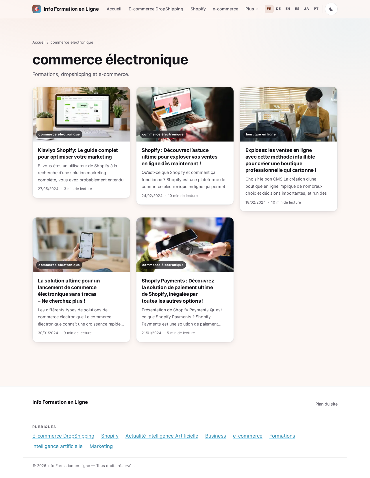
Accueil (114, 8)
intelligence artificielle (57, 446)
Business (215, 436)
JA (306, 9)
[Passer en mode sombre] (331, 9)
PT (316, 9)
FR (269, 9)
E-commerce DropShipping (156, 8)
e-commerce (225, 8)
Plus (249, 8)
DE (278, 9)
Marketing (101, 446)
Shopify (198, 8)
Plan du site (326, 403)
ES (297, 9)
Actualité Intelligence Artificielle (161, 436)
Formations (282, 436)
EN (288, 9)
